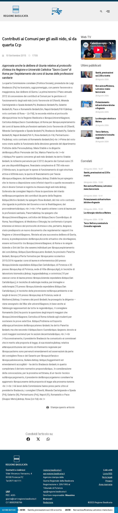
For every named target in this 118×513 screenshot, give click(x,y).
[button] (108, 11)
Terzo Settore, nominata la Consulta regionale (104, 135)
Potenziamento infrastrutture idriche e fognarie (105, 105)
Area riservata (105, 484)
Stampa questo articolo (63, 407)
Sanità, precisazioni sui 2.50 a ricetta (40, 510)
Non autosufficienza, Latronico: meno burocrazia (104, 89)
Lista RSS (107, 473)
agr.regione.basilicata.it (54, 473)
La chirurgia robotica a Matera (97, 213)
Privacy (108, 481)
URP (8, 491)
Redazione (48, 502)
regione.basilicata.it (52, 470)
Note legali (107, 477)
